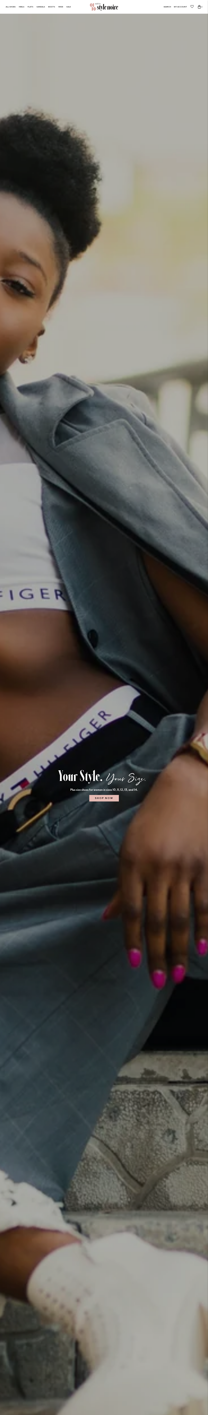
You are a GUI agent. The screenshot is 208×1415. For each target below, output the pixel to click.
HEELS (21, 7)
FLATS (30, 7)
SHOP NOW (104, 798)
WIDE (60, 7)
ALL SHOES (11, 7)
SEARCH (167, 7)
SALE (68, 7)
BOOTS (51, 7)
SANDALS (41, 7)
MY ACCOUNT (180, 7)
